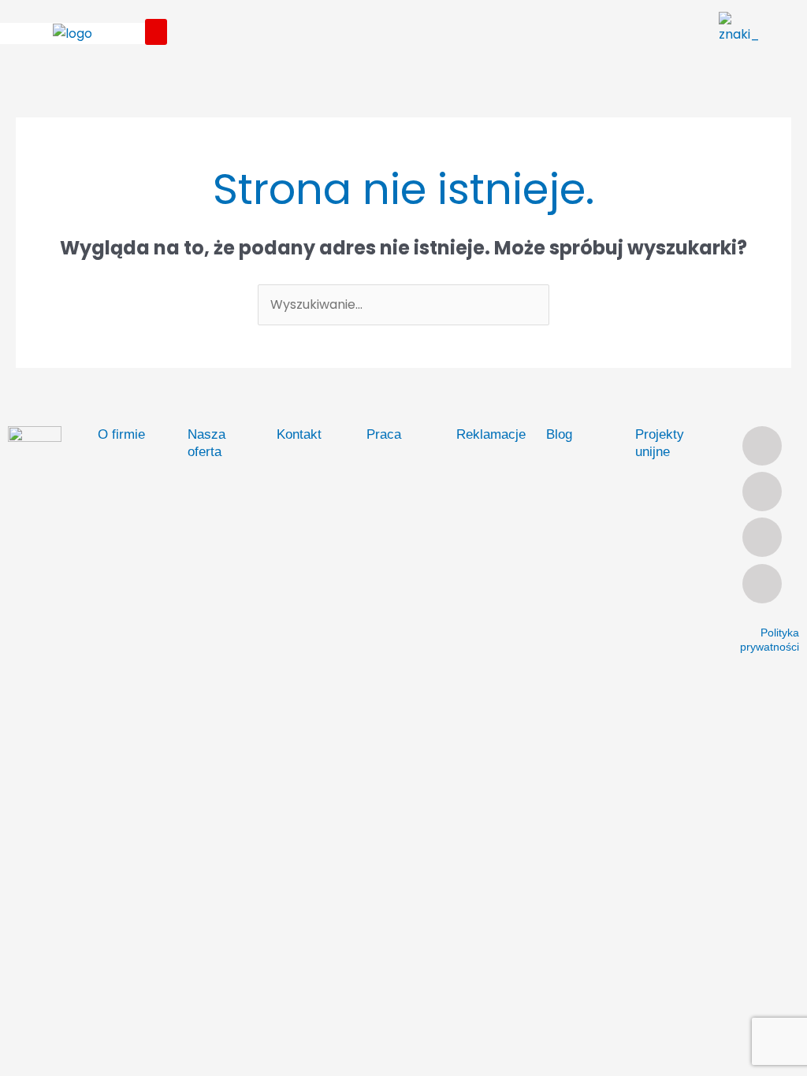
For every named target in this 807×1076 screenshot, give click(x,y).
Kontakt (299, 434)
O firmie (121, 434)
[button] (156, 32)
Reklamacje (491, 434)
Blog (559, 434)
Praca (383, 434)
